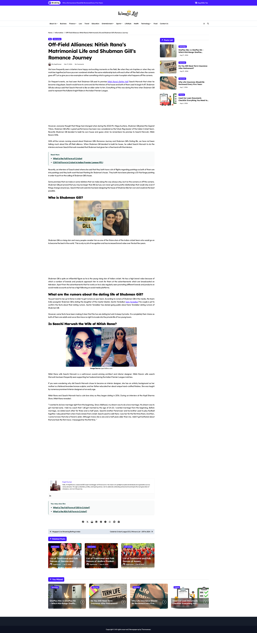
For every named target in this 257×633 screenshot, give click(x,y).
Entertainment (107, 24)
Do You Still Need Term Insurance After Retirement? (192, 67)
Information (57, 39)
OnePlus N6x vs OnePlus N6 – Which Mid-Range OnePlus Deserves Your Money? (190, 52)
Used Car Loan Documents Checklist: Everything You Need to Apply (192, 100)
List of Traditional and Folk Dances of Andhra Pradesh (100, 560)
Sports (118, 24)
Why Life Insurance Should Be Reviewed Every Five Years (191, 83)
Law (80, 24)
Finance (72, 24)
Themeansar (146, 629)
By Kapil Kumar (57, 64)
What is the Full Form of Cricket (67, 158)
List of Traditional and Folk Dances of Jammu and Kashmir (64, 561)
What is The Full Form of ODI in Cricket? (71, 507)
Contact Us (164, 24)
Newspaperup (134, 629)
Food (155, 24)
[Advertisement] (101, 109)
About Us (52, 24)
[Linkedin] (50, 496)
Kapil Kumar (57, 564)
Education (95, 24)
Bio (50, 39)
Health (136, 24)
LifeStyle (128, 24)
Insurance (182, 62)
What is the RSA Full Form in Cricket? (70, 511)
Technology (145, 24)
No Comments (79, 64)
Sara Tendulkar (131, 302)
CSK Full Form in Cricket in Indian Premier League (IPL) (78, 162)
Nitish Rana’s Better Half (118, 81)
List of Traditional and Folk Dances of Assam (137, 560)
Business (63, 24)
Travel (87, 24)
